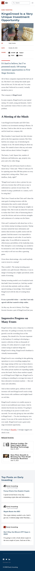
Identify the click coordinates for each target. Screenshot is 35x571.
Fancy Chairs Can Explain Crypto (17, 491)
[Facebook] (3, 559)
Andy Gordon (12, 43)
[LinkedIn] (9, 559)
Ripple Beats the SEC (12, 511)
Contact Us (7, 562)
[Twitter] (6, 559)
